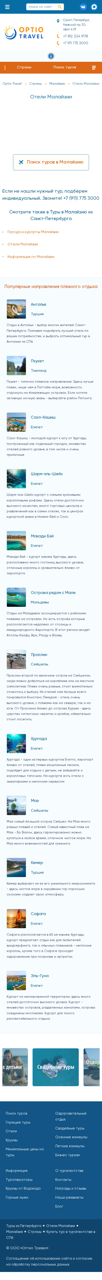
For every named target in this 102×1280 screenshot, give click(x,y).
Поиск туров (65, 67)
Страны (24, 67)
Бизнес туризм (67, 1155)
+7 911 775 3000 (75, 43)
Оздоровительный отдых (70, 1116)
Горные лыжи (17, 1197)
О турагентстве (69, 1171)
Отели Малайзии (23, 244)
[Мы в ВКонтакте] (83, 6)
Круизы (12, 1140)
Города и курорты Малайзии (33, 232)
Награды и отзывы (70, 1188)
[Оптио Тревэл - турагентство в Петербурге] (23, 32)
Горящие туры (18, 1122)
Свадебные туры (69, 1128)
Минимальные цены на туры (25, 1152)
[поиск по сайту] (60, 7)
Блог (59, 1206)
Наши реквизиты (69, 1197)
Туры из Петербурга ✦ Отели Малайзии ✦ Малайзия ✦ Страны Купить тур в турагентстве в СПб (50, 1232)
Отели (11, 1131)
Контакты (63, 1180)
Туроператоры (19, 1180)
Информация (17, 1171)
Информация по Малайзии (31, 257)
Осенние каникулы (71, 1137)
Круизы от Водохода (23, 1188)
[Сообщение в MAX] (94, 6)
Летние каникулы (69, 1146)
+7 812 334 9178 (75, 36)
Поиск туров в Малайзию (55, 162)
